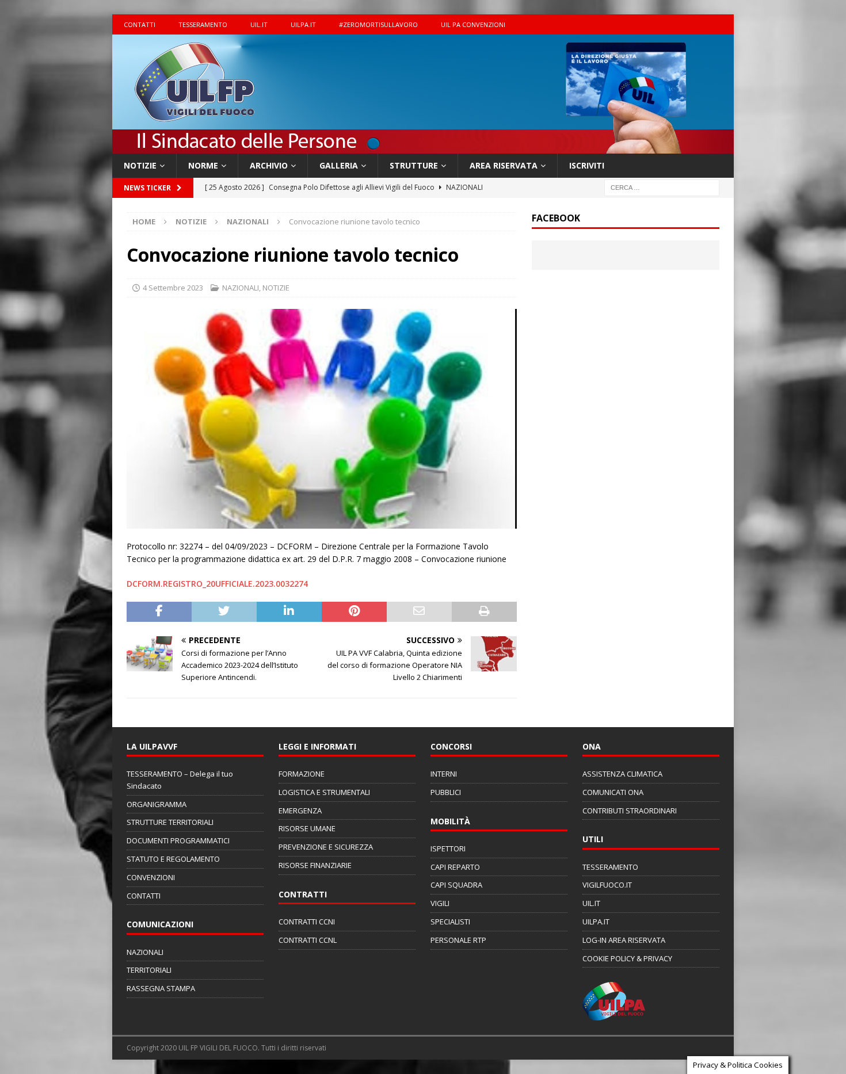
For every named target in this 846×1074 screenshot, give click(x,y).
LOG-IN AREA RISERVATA (623, 940)
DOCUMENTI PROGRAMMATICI (178, 840)
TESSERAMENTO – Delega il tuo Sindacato (180, 780)
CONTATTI (139, 24)
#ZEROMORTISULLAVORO (378, 24)
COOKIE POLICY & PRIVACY (627, 958)
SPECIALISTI (450, 921)
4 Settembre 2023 (173, 287)
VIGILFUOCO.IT (607, 885)
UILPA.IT (303, 24)
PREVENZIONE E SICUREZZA (326, 847)
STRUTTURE (414, 165)
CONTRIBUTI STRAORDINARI (629, 810)
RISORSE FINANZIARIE (315, 865)
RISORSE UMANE (307, 828)
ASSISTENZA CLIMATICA (622, 774)
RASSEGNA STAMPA (161, 988)
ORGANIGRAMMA (156, 804)
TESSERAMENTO (202, 24)
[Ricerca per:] (661, 187)
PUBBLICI (445, 792)
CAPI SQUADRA (456, 885)
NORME (203, 165)
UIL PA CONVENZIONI (473, 24)
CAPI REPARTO (455, 867)
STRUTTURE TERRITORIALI (170, 822)
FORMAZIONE (302, 774)
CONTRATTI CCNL (308, 940)
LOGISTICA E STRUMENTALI (324, 792)
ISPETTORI (448, 848)
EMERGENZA (300, 810)
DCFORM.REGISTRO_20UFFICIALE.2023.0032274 (217, 583)
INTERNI (443, 774)
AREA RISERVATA (504, 165)
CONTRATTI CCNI (307, 921)
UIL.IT (259, 24)
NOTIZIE (140, 165)
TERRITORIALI (149, 970)
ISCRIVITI (586, 165)
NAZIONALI (240, 287)
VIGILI (439, 903)
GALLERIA (338, 165)
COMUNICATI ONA (612, 792)
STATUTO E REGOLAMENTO (173, 859)
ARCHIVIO (269, 165)
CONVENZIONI (151, 877)
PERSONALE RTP (458, 940)
